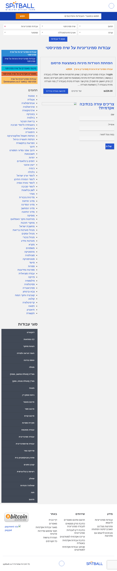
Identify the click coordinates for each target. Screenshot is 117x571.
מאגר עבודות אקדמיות (46, 527)
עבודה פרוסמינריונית (25, 444)
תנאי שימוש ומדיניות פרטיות (47, 532)
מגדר (32, 194)
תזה (32, 492)
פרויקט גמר (29, 451)
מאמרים (53, 523)
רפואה (31, 306)
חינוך (32, 146)
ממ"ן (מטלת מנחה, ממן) (23, 381)
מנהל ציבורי (29, 237)
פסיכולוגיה (29, 284)
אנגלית (31, 99)
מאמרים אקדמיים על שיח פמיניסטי (19, 74)
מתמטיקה (29, 251)
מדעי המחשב (28, 208)
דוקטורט (30, 332)
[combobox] (96, 26)
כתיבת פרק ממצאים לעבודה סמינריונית (75, 525)
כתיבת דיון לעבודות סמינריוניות (76, 531)
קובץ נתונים (29, 464)
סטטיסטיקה (29, 259)
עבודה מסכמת (27, 430)
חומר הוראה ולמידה (25, 353)
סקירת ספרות (28, 423)
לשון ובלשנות (28, 190)
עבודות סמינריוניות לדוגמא (104, 521)
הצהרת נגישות (50, 537)
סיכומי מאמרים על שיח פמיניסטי (20, 68)
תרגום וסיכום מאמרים (74, 520)
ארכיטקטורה (28, 110)
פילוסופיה (30, 280)
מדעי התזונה (28, 212)
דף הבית (53, 520)
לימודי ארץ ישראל (26, 175)
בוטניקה (31, 114)
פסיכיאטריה (29, 288)
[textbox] (96, 26)
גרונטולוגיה (29, 128)
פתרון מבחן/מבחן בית (24, 457)
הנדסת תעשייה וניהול (24, 139)
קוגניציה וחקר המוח (25, 295)
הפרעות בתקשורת (25, 143)
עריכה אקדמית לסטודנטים (72, 536)
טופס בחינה (29, 360)
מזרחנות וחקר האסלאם (23, 219)
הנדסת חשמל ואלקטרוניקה (21, 136)
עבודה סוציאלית (27, 273)
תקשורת (30, 313)
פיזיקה (31, 277)
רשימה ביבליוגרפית (25, 471)
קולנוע (31, 299)
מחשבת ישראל (27, 226)
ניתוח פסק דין (28, 395)
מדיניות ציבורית (27, 197)
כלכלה (31, 172)
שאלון (31, 478)
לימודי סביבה (28, 186)
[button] (102, 6)
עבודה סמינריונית (26, 437)
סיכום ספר (29, 409)
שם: (112, 114)
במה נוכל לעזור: (107, 134)
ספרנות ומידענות (26, 270)
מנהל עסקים (28, 233)
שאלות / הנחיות (27, 485)
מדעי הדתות (28, 201)
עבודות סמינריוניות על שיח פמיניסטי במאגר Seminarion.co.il (19, 80)
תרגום (31, 499)
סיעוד (32, 262)
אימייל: (111, 124)
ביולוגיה (31, 117)
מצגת (31, 388)
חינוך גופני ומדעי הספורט (22, 150)
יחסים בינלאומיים (26, 161)
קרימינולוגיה (29, 302)
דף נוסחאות (29, 339)
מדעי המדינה (28, 204)
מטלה (31, 367)
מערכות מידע (28, 241)
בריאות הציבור (27, 121)
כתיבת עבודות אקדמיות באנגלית (73, 541)
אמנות (31, 96)
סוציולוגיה (30, 255)
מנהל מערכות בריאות (24, 230)
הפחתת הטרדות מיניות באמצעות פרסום (82, 63)
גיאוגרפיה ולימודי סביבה (23, 125)
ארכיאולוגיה (29, 107)
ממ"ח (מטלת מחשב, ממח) (22, 374)
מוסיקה (31, 215)
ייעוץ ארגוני (29, 165)
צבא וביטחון (29, 291)
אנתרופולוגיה (28, 103)
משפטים (30, 248)
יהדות (32, 157)
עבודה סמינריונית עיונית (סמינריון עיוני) (93, 69)
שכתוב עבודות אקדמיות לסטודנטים (73, 548)
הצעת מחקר (28, 346)
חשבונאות (30, 154)
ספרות (31, 266)
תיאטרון (31, 309)
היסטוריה (30, 132)
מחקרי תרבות (28, 222)
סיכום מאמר (28, 402)
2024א (69, 69)
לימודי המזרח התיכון (24, 179)
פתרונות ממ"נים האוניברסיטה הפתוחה (102, 528)
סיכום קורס (29, 416)
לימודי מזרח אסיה (26, 183)
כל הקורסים (51, 541)
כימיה (32, 168)
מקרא (32, 244)
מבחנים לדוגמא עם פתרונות (103, 534)
